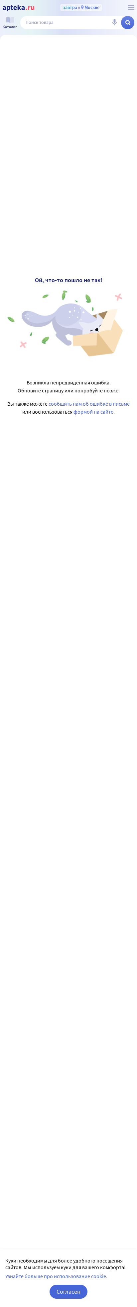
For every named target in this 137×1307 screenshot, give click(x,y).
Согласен (68, 1291)
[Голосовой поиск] (114, 22)
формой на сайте (93, 411)
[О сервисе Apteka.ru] (131, 7)
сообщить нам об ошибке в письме (89, 403)
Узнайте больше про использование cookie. (56, 1276)
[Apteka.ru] (18, 8)
